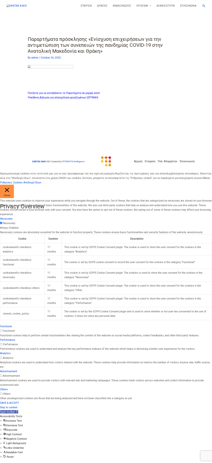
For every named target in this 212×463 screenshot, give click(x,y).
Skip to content (8, 407)
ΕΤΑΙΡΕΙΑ (86, 5)
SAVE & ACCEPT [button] (9, 402)
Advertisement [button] (8, 371)
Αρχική (138, 161)
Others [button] (4, 389)
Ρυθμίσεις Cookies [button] (11, 182)
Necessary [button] (6, 218)
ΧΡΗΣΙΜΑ (142, 5)
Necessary (9, 223)
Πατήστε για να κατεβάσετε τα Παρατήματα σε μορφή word (64, 93)
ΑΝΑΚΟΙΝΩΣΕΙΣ (122, 5)
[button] (149, 6)
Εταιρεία (150, 161)
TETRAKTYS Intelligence (73, 161)
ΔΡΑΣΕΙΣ (102, 5)
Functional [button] (6, 326)
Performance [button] (7, 339)
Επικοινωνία (187, 161)
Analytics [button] (5, 353)
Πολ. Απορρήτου (167, 161)
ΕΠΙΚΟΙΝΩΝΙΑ (188, 5)
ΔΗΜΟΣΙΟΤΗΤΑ (166, 5)
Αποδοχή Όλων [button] (32, 182)
